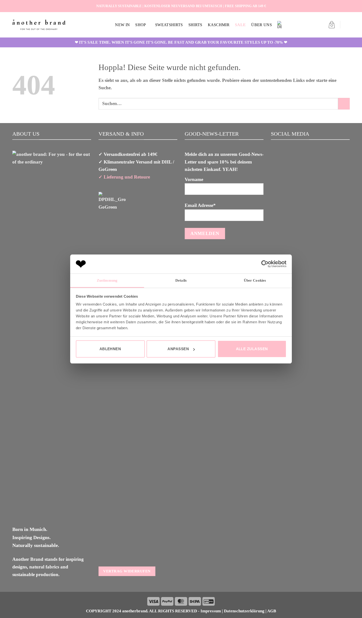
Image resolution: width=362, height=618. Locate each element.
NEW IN (122, 25)
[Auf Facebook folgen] (335, 6)
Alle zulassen (252, 349)
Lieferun (112, 177)
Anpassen (178, 349)
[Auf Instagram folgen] (341, 6)
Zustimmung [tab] (107, 280)
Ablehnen (110, 349)
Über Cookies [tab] (255, 280)
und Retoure (136, 177)
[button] (332, 24)
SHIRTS (195, 25)
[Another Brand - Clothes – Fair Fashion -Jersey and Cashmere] (39, 24)
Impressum (210, 611)
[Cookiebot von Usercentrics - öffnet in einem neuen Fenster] (264, 264)
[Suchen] (347, 24)
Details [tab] (181, 280)
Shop (140, 25)
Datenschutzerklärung (244, 611)
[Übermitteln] (344, 103)
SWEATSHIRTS (169, 25)
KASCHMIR (219, 25)
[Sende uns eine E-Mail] (346, 6)
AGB (271, 611)
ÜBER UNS (261, 25)
